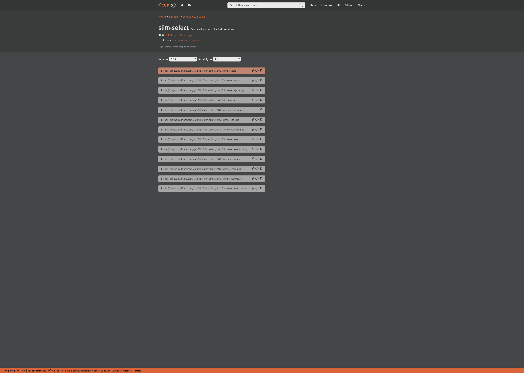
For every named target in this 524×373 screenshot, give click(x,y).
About (313, 5)
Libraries (326, 5)
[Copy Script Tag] (257, 70)
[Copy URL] (253, 70)
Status (362, 5)
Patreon (138, 370)
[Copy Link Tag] (257, 100)
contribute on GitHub (47, 370)
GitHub (349, 5)
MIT (160, 40)
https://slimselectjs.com (188, 40)
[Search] (301, 5)
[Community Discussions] (189, 5)
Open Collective (123, 370)
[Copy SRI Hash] (261, 70)
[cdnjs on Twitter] (182, 5)
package (187, 35)
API (338, 5)
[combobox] (183, 59)
